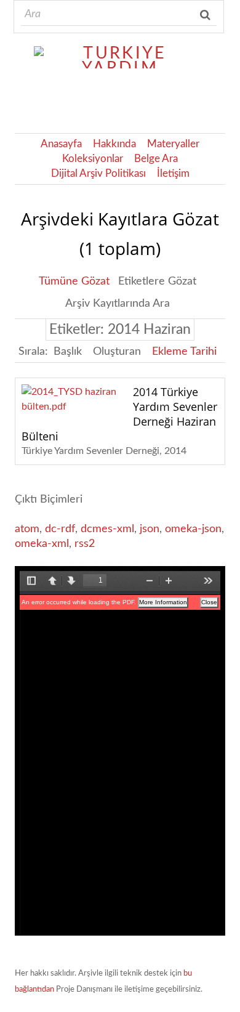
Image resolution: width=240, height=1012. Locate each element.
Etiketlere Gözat (157, 281)
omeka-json (193, 529)
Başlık (68, 351)
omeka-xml (42, 543)
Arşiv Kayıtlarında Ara (117, 303)
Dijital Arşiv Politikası (98, 174)
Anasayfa (61, 144)
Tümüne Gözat (74, 281)
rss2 (84, 543)
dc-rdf (60, 529)
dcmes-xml (107, 529)
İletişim (173, 174)
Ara (206, 15)
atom (27, 529)
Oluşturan (117, 351)
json (149, 529)
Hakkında (114, 144)
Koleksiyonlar (92, 159)
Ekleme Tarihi (184, 351)
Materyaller (173, 144)
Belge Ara (156, 159)
